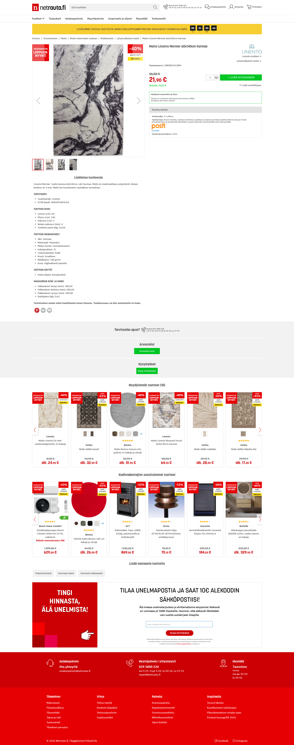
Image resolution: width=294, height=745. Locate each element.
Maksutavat (53, 702)
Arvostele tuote (147, 351)
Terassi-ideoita (215, 702)
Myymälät (141, 18)
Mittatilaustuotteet (162, 717)
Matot (64, 38)
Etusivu (36, 38)
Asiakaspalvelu (74, 18)
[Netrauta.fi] (49, 7)
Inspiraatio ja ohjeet (120, 18)
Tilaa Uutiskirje (179, 633)
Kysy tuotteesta (147, 370)
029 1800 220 (149, 667)
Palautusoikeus (55, 707)
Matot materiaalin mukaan (84, 38)
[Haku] (155, 7)
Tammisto (240, 667)
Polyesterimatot (43, 573)
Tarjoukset (55, 18)
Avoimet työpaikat (107, 707)
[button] (38, 100)
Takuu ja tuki (54, 717)
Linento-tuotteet (250, 56)
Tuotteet (36, 18)
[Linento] (252, 48)
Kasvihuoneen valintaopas (221, 707)
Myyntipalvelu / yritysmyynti (157, 661)
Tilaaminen (53, 697)
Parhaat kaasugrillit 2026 (221, 717)
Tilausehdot (53, 712)
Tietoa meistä (104, 702)
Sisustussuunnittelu (163, 712)
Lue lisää (155, 130)
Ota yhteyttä (68, 667)
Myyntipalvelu (95, 18)
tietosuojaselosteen (184, 644)
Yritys (100, 697)
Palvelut (157, 697)
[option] (85, 434)
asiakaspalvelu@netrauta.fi (74, 670)
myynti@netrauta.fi (149, 674)
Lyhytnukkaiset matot (128, 38)
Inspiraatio (214, 697)
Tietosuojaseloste (107, 712)
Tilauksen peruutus (57, 727)
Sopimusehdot (105, 717)
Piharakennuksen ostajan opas (224, 712)
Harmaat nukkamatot (92, 573)
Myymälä (238, 661)
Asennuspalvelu (161, 702)
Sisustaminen (50, 38)
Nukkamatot (107, 38)
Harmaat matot (66, 573)
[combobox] (114, 7)
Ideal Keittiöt (159, 722)
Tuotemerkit (159, 18)
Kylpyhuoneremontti (163, 707)
